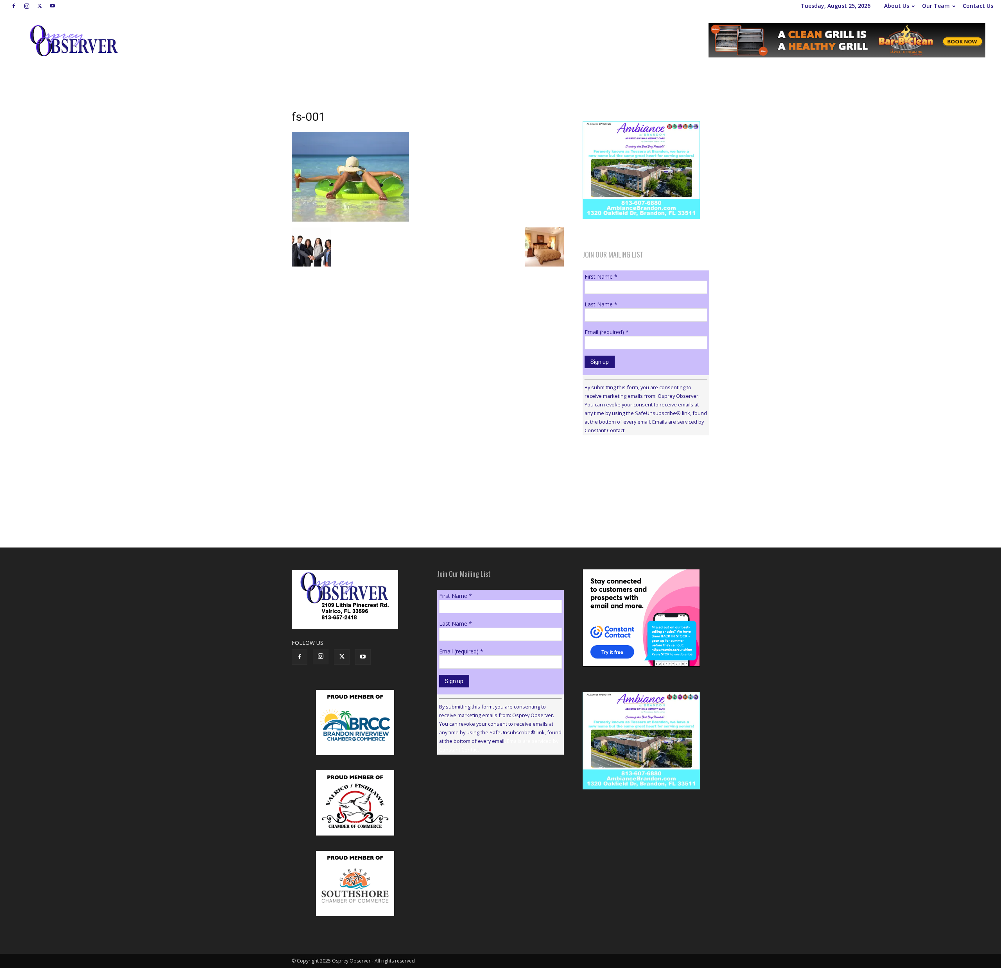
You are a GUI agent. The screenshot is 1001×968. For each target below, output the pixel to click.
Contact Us (978, 5)
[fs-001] (350, 219)
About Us (896, 5)
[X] (39, 6)
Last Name (601, 304)
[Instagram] (26, 6)
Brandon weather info (641, 513)
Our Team (936, 5)
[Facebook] (14, 6)
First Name (601, 276)
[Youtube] (52, 6)
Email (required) (607, 332)
